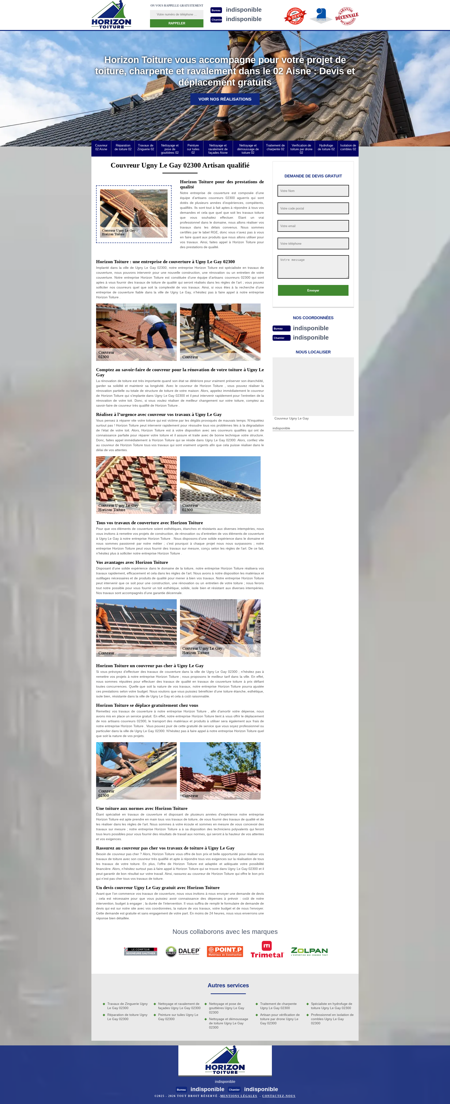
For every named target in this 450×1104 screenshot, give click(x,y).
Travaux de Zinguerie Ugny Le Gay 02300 (127, 1006)
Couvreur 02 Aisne (101, 147)
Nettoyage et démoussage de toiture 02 (248, 149)
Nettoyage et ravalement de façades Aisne (218, 149)
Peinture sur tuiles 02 (193, 149)
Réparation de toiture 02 (123, 147)
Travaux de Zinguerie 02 (145, 147)
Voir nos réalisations (225, 99)
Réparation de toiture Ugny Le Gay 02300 (127, 1017)
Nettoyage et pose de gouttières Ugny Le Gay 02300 (226, 1008)
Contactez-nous (279, 1096)
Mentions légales (238, 1096)
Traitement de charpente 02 (275, 147)
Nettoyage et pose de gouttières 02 (170, 149)
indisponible (311, 328)
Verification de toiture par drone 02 (301, 149)
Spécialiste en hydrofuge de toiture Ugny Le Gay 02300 (331, 1006)
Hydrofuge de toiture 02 (326, 147)
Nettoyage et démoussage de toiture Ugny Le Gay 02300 (228, 1023)
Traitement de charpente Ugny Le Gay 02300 (278, 1006)
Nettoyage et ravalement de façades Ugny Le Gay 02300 (179, 1006)
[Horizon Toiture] (111, 15)
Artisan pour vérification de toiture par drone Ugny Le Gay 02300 (280, 1019)
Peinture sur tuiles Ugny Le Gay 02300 (178, 1017)
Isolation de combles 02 (348, 147)
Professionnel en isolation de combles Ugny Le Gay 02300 (332, 1019)
